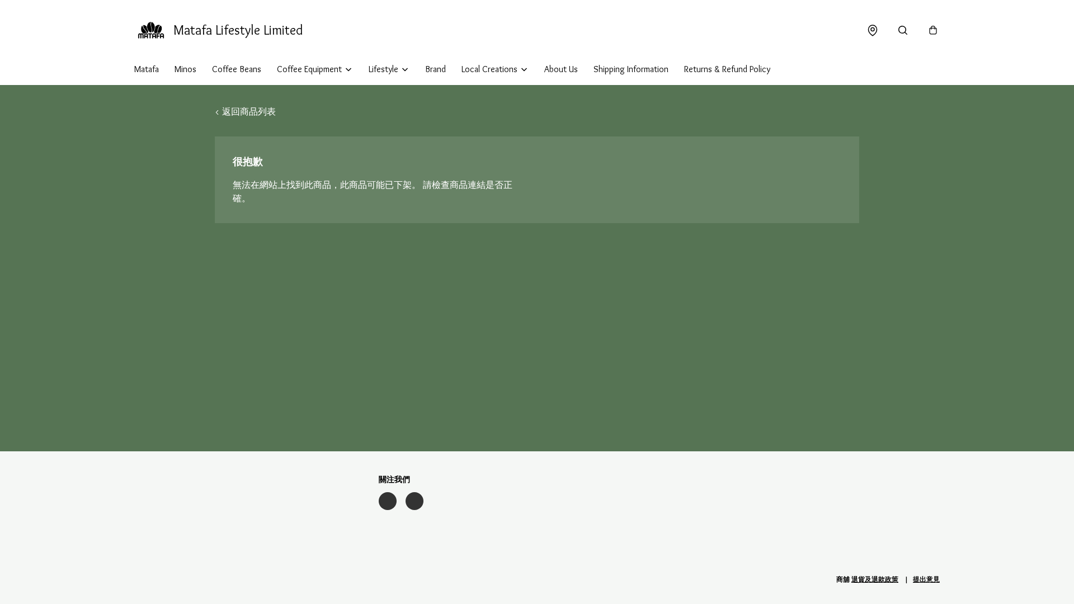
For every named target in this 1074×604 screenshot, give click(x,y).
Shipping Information (630, 69)
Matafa (146, 69)
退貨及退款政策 (874, 579)
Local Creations (489, 69)
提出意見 (926, 579)
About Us (561, 69)
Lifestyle (383, 69)
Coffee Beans (236, 69)
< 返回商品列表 (245, 111)
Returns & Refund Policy (727, 69)
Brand (435, 69)
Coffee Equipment (309, 69)
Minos (185, 69)
